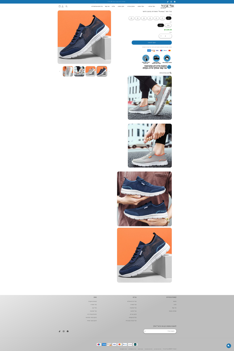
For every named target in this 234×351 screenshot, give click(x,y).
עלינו (175, 304)
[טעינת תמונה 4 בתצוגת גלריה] (68, 71)
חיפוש (174, 301)
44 (144, 18)
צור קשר (174, 308)
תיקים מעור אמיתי (92, 320)
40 (168, 18)
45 (137, 18)
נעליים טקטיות (133, 317)
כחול (160, 25)
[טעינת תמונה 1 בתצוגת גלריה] (102, 71)
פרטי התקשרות (123, 349)
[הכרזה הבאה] (95, 1)
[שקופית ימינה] (60, 71)
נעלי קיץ (94, 308)
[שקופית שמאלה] (109, 71)
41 (162, 18)
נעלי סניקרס (133, 308)
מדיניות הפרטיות (148, 349)
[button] (151, 6)
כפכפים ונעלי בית (92, 314)
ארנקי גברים (133, 314)
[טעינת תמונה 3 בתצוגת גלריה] (79, 71)
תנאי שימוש (140, 349)
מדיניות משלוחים (132, 349)
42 (156, 18)
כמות (170, 32)
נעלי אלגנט (134, 311)
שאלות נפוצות (172, 311)
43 (150, 18)
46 (131, 18)
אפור (168, 25)
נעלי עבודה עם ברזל (131, 320)
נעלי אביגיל (165, 349)
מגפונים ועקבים (93, 301)
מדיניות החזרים (157, 349)
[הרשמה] (146, 331)
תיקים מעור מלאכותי (91, 317)
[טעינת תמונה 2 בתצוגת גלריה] (90, 71)
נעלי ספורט (134, 304)
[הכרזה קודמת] (139, 1)
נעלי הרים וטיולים (132, 301)
